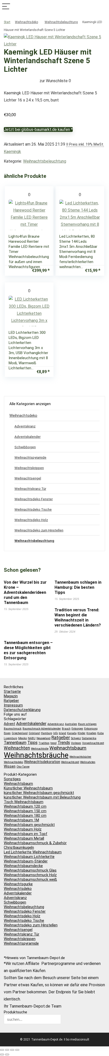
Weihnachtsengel (27, 478)
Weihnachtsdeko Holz (31, 520)
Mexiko (22, 738)
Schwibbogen (25, 447)
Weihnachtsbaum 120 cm (25, 806)
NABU (31, 738)
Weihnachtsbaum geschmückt (29, 824)
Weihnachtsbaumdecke (23, 865)
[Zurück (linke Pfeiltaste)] (2, 1054)
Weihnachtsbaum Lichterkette (29, 856)
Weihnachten (17, 748)
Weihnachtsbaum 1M (21, 820)
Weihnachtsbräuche (36, 755)
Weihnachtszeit (70, 762)
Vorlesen (76, 743)
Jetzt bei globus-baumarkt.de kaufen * (38, 129)
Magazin (11, 696)
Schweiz (76, 738)
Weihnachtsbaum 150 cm (25, 811)
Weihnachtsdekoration (42, 762)
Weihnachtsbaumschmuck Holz (30, 875)
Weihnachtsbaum (67, 748)
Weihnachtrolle (39, 748)
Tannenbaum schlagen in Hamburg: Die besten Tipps (78, 587)
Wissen (9, 766)
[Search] (103, 6)
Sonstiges (12, 779)
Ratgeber (11, 700)
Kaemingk (12, 151)
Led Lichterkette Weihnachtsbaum (33, 852)
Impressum (13, 705)
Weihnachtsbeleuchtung (61, 22)
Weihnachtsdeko (26, 22)
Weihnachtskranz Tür (30, 489)
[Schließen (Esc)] (17, 1050)
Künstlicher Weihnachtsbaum (28, 788)
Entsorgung (91, 728)
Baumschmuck (13, 728)
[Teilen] (12, 1050)
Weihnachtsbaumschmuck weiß (30, 879)
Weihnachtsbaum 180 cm (25, 815)
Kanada (72, 733)
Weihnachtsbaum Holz (23, 829)
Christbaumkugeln (19, 847)
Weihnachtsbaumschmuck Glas (30, 870)
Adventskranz (24, 426)
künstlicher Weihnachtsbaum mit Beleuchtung (42, 797)
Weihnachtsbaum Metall (24, 838)
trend (53, 743)
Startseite (12, 691)
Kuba (100, 733)
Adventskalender (27, 437)
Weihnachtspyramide (30, 457)
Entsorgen (77, 728)
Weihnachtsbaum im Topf (25, 834)
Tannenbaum (15, 742)
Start (7, 22)
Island (62, 733)
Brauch (66, 728)
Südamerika (89, 738)
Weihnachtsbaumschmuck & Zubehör (35, 843)
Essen (7, 733)
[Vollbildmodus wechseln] (7, 1050)
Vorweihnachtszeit (93, 743)
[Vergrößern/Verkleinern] (2, 1050)
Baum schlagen (87, 724)
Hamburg (46, 733)
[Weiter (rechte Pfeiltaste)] (7, 1054)
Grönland (34, 733)
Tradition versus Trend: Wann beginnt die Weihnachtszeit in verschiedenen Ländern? (78, 618)
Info (55, 733)
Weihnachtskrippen (29, 468)
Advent (9, 724)
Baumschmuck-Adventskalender (42, 728)
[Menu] (6, 6)
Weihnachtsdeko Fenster (33, 499)
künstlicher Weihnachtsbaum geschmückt (39, 792)
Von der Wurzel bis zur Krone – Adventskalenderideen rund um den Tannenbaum (25, 592)
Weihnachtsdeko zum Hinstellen (38, 530)
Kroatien (91, 733)
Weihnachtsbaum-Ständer (26, 861)
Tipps (32, 742)
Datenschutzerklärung (22, 709)
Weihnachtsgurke (18, 884)
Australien (71, 724)
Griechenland (20, 733)
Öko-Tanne (22, 766)
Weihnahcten (87, 762)
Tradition (44, 743)
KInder (81, 733)
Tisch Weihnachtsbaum (23, 802)
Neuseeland (43, 738)
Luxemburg (10, 738)
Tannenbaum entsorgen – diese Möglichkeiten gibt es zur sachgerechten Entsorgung (28, 650)
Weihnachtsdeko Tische (33, 509)
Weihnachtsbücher (80, 756)
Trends (64, 742)
